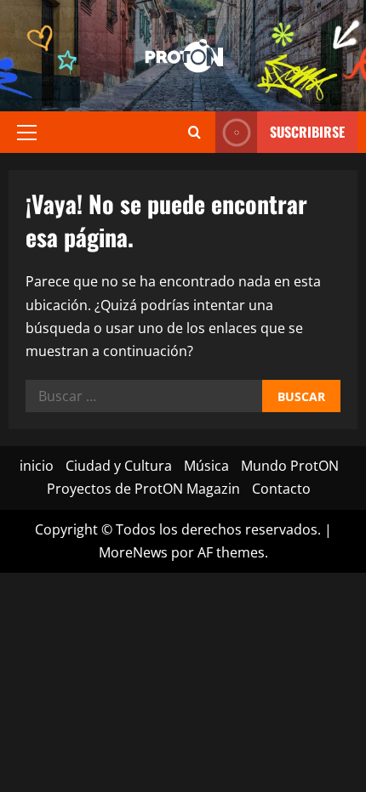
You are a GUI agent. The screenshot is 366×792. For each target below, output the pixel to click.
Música (206, 465)
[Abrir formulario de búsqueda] (194, 132)
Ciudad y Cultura (119, 465)
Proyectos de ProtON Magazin (143, 488)
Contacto (281, 488)
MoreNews (133, 552)
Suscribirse (307, 132)
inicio (37, 465)
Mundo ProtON (290, 465)
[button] (27, 132)
